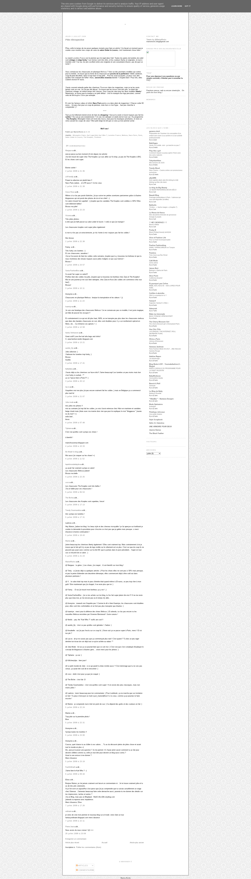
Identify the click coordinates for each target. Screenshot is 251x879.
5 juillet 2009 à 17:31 (75, 517)
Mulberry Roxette (155, 393)
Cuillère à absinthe (156, 293)
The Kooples (88, 137)
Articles (83, 866)
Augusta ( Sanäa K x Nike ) (158, 303)
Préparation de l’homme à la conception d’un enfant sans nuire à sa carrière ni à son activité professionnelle (165, 136)
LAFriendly (69, 177)
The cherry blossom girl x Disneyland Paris (164, 324)
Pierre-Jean (69, 827)
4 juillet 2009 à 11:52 (75, 459)
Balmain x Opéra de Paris (158, 270)
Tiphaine (68, 428)
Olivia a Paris (154, 339)
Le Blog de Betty (155, 391)
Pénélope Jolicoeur (157, 412)
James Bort (153, 268)
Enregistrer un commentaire (75, 839)
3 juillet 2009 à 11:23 (75, 301)
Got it (188, 6)
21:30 (88, 132)
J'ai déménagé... (155, 359)
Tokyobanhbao (155, 161)
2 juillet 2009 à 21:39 (75, 186)
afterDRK (152, 178)
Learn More (176, 6)
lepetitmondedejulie (72, 464)
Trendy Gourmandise (73, 510)
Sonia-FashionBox (72, 271)
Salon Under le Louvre (73, 137)
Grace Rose (69, 192)
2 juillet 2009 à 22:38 (75, 241)
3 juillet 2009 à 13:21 (75, 342)
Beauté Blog (154, 195)
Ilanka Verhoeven (71, 333)
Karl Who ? (103, 135)
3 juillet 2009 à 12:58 (75, 327)
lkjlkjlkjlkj (68, 369)
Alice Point (153, 276)
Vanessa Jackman (156, 347)
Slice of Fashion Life (157, 238)
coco (67, 482)
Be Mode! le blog (71, 452)
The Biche (69, 498)
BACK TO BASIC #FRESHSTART (161, 316)
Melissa (125, 135)
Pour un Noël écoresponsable (159, 240)
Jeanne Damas (155, 430)
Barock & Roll (154, 383)
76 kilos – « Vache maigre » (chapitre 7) (163, 207)
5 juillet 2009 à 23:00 (75, 735)
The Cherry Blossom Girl (159, 322)
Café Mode (153, 261)
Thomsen (97, 137)
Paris (140, 135)
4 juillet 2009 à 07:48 (75, 423)
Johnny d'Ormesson (156, 341)
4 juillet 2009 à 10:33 (75, 446)
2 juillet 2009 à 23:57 (75, 265)
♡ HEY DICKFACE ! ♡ (158, 222)
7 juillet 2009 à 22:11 (75, 821)
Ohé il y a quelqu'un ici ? (158, 295)
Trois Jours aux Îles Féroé (158, 255)
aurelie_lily (69, 348)
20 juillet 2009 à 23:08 (75, 834)
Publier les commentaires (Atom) (88, 847)
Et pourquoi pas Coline (158, 284)
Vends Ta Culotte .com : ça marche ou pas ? (164, 145)
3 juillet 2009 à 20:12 (75, 381)
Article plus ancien (137, 843)
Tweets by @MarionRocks (156, 40)
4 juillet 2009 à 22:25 (75, 477)
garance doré (154, 131)
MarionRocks (70, 562)
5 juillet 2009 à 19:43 (75, 535)
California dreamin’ (156, 278)
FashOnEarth (70, 767)
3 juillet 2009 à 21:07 (75, 396)
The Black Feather (156, 433)
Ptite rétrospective (74, 39)
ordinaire (68, 811)
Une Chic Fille (155, 329)
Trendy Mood (154, 168)
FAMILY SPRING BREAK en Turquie (162, 247)
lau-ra (67, 387)
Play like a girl (155, 151)
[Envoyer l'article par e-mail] (90, 132)
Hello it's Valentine (156, 423)
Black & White (154, 225)
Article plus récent (72, 843)
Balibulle (152, 205)
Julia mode (69, 402)
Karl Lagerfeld (92, 135)
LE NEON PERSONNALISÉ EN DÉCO (162, 190)
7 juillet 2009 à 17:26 (75, 806)
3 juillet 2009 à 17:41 (75, 363)
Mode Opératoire (156, 404)
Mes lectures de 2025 (156, 163)
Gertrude (152, 386)
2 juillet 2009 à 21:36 (75, 171)
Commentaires (86, 870)
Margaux (68, 150)
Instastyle (152, 406)
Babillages (153, 143)
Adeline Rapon (155, 356)
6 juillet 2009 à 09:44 (75, 774)
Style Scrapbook (155, 420)
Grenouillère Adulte (156, 378)
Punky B (152, 230)
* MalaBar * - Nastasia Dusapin (161, 399)
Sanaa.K (152, 301)
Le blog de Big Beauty (158, 188)
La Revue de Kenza (157, 213)
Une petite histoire (155, 414)
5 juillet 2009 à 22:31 (75, 723)
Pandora (152, 253)
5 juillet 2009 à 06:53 (75, 492)
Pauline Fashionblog (157, 245)
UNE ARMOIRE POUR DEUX (160, 427)
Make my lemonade (157, 314)
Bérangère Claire (79, 135)
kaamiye (68, 307)
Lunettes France (114, 135)
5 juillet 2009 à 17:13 (75, 505)
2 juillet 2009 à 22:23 (75, 210)
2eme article (153, 263)
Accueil (104, 843)
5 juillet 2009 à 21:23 (75, 556)
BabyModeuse (155, 376)
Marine (67, 541)
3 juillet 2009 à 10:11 (75, 288)
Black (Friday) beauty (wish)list (160, 232)
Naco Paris (133, 135)
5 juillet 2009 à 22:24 (75, 707)
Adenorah (153, 309)
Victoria (68, 216)
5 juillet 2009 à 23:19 (75, 761)
